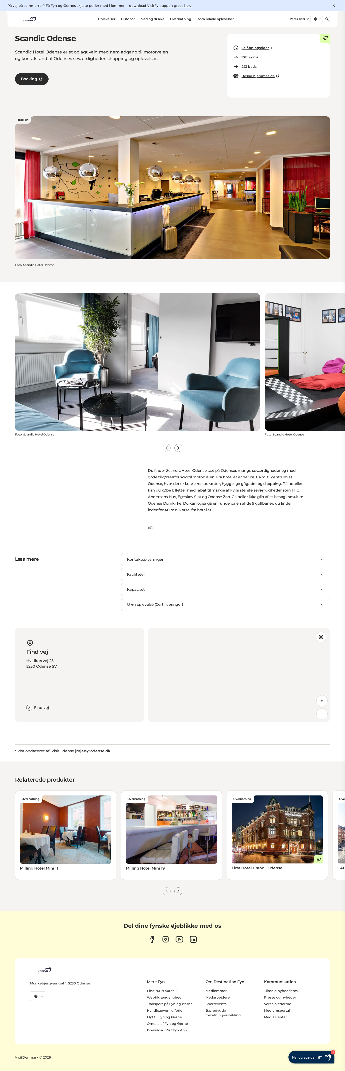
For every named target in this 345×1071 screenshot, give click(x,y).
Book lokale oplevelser (215, 19)
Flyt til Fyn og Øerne (164, 1017)
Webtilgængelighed (164, 997)
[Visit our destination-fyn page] (193, 939)
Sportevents (216, 1004)
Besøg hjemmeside (258, 76)
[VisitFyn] (44, 970)
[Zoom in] (322, 700)
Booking (29, 79)
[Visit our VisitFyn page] (152, 939)
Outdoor (128, 19)
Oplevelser (106, 19)
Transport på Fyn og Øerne (170, 1004)
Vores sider (297, 19)
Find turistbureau (161, 991)
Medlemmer (216, 991)
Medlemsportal (277, 1010)
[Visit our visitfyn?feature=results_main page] (179, 939)
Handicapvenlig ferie (164, 1010)
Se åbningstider (255, 48)
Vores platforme (277, 1004)
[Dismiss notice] (333, 5)
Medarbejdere (218, 997)
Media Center (275, 1017)
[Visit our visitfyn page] (165, 939)
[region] (239, 675)
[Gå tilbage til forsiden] (29, 19)
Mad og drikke (152, 19)
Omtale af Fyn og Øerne (167, 1024)
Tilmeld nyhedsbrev (281, 991)
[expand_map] (321, 637)
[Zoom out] (322, 713)
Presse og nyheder (280, 997)
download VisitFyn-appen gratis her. (160, 6)
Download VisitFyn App (167, 1030)
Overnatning (180, 19)
